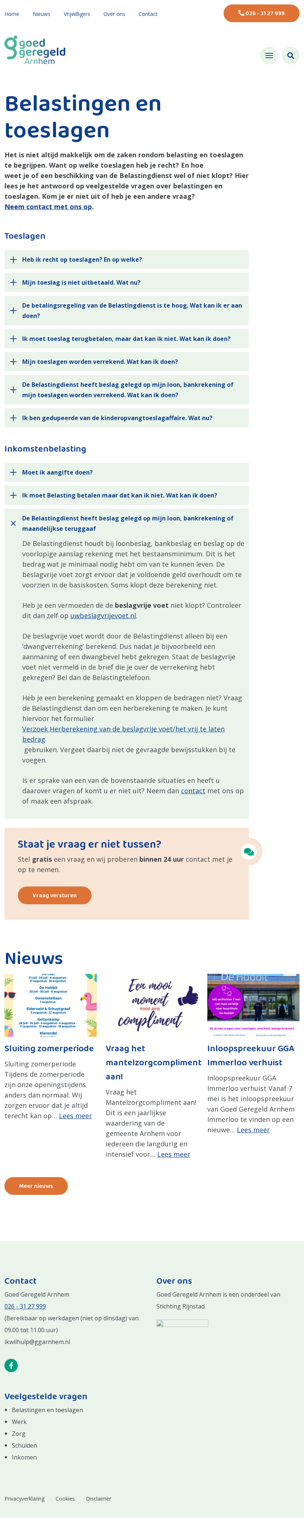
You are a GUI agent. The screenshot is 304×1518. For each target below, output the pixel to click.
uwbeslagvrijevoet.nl (103, 615)
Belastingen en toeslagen (47, 1410)
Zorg (19, 1434)
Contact (148, 13)
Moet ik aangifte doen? (57, 472)
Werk (19, 1422)
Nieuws (41, 13)
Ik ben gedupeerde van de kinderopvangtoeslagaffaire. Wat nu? (117, 418)
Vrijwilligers (77, 13)
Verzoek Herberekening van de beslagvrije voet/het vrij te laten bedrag (123, 734)
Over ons (114, 13)
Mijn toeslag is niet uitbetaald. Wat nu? (81, 282)
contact (193, 790)
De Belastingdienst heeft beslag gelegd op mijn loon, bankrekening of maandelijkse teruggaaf (128, 523)
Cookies (65, 1498)
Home (11, 13)
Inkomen (24, 1457)
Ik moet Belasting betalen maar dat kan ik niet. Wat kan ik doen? (119, 495)
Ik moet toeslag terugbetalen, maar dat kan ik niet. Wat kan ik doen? (128, 339)
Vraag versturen (55, 895)
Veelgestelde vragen (45, 1397)
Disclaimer (98, 1498)
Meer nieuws (36, 1186)
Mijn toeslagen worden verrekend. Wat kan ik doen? (100, 362)
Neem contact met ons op (48, 206)
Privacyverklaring (24, 1498)
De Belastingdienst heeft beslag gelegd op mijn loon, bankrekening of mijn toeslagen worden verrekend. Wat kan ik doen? (128, 390)
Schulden (24, 1445)
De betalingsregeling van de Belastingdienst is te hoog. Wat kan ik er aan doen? (132, 310)
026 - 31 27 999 (264, 13)
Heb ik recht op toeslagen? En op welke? (82, 259)
